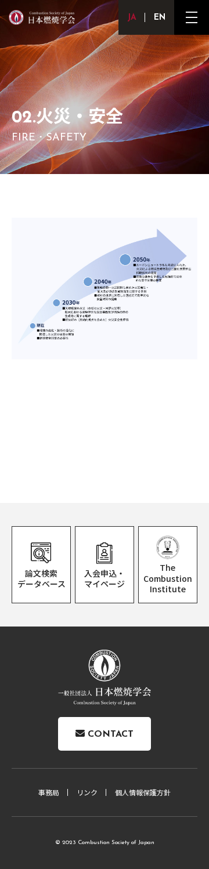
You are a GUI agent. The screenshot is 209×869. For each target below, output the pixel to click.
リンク (87, 792)
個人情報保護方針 (143, 792)
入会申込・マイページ (104, 578)
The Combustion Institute (167, 578)
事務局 (48, 792)
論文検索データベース (41, 578)
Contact (109, 734)
